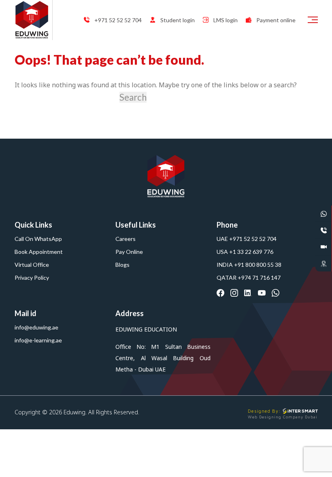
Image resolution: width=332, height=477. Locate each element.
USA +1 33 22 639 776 (245, 251)
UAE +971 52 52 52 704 (247, 238)
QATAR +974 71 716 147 (249, 277)
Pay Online (129, 251)
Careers (125, 238)
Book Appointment (39, 251)
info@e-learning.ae (38, 340)
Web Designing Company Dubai (282, 416)
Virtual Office (32, 264)
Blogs (122, 264)
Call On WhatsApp (38, 238)
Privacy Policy (32, 277)
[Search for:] (66, 97)
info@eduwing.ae (36, 327)
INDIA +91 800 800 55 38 (249, 264)
